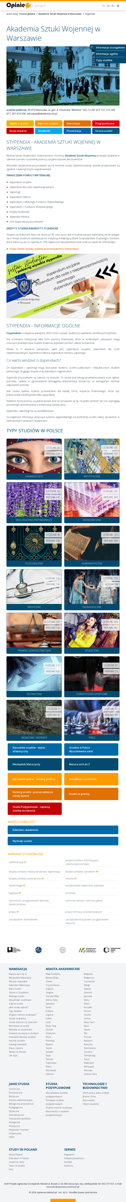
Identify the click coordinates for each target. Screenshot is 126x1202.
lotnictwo (70, 893)
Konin (48, 1007)
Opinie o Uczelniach (19, 992)
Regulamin (69, 1154)
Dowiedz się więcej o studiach (24, 1033)
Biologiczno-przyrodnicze (21, 1103)
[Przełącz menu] (92, 46)
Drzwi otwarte (18, 131)
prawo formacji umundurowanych (83, 912)
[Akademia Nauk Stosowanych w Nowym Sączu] (63, 950)
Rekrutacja (73, 123)
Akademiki (44, 131)
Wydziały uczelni (22, 841)
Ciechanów (89, 981)
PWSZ (12, 1137)
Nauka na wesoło (17, 1051)
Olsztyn (49, 1029)
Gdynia (87, 988)
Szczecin (88, 1051)
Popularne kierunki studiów (22, 1036)
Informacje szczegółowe (110, 47)
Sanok (49, 1048)
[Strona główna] (26, 5)
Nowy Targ (51, 1025)
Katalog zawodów (17, 1044)
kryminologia (15, 885)
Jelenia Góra (52, 999)
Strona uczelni (103, 131)
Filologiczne (14, 1122)
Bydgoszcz (89, 977)
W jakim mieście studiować (59, 1107)
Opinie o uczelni (19, 123)
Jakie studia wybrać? (19, 1007)
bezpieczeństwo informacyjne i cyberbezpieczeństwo (82, 862)
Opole (87, 1029)
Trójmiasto (51, 1062)
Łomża (87, 1018)
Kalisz (86, 999)
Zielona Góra (90, 1074)
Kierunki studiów (48, 123)
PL (103, 6)
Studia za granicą (79, 794)
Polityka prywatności (74, 1158)
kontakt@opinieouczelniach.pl (63, 1186)
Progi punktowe (104, 123)
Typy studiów (104, 60)
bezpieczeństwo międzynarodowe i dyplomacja (34, 871)
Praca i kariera (16, 1048)
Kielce (87, 1003)
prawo (12, 912)
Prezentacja (74, 131)
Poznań (87, 1036)
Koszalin (88, 1007)
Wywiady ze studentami (20, 1029)
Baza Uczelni (15, 988)
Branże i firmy (89, 1096)
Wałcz (48, 1066)
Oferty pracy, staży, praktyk (96, 1092)
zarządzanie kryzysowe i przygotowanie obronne (86, 921)
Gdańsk (49, 988)
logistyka (13, 893)
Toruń (87, 1059)
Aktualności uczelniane (20, 999)
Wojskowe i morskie (19, 1129)
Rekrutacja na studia (19, 1025)
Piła (85, 1033)
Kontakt (68, 1161)
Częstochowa (52, 985)
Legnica (49, 1014)
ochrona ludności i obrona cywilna (84, 900)
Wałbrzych (89, 1062)
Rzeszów (88, 1044)
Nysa (86, 1025)
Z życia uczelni (16, 1003)
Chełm (49, 981)
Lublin (49, 1018)
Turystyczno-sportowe (20, 1118)
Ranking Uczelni (16, 996)
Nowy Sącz (89, 1022)
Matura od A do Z (79, 764)
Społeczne (14, 1111)
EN (108, 6)
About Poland (15, 1154)
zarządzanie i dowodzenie (23, 919)
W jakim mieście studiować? (22, 1014)
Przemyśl (50, 1040)
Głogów (49, 992)
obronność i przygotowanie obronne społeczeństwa (29, 902)
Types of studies (17, 1165)
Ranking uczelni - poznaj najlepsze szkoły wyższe (33, 793)
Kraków (49, 1011)
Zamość (50, 1074)
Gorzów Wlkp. (52, 996)
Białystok (88, 973)
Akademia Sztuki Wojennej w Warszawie (60, 13)
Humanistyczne (16, 1114)
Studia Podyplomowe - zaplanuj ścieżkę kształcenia (31, 808)
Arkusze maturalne (18, 981)
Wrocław (88, 1070)
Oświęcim (50, 1033)
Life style (13, 1055)
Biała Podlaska (53, 973)
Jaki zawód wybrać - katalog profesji (34, 779)
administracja (16, 862)
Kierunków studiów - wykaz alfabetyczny (29, 749)
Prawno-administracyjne (21, 1100)
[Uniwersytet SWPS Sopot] (88, 950)
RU (113, 6)
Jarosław (88, 996)
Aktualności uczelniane (82, 779)
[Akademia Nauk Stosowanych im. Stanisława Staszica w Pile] (112, 950)
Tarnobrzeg (89, 1055)
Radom (49, 1044)
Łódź (48, 1022)
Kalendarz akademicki (25, 830)
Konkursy (68, 1165)
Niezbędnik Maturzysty (26, 764)
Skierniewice (90, 1048)
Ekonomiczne (15, 1092)
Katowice (50, 1003)
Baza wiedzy (89, 1100)
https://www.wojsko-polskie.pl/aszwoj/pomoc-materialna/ (44, 248)
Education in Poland (19, 1158)
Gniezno (88, 992)
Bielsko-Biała (52, 977)
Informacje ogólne (107, 54)
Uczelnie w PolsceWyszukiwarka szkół (81, 749)
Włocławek (51, 1070)
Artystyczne (14, 1126)
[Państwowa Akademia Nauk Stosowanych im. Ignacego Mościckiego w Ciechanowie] (14, 950)
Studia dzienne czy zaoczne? (23, 1022)
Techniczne (14, 1088)
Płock (48, 1036)
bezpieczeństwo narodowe (80, 871)
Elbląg (87, 985)
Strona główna (27, 13)
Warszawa (89, 1066)
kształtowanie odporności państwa (84, 885)
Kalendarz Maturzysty (19, 985)
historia (69, 878)
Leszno (87, 1014)
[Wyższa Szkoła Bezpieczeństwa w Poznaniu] (39, 950)
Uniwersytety (15, 1133)
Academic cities (16, 1161)
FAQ (11, 1169)
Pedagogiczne (16, 1107)
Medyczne (14, 1096)
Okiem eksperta (90, 1103)
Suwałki (49, 1051)
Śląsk (48, 1055)
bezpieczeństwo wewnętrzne (25, 878)
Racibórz (88, 1040)
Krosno (87, 1011)
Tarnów (49, 1059)
